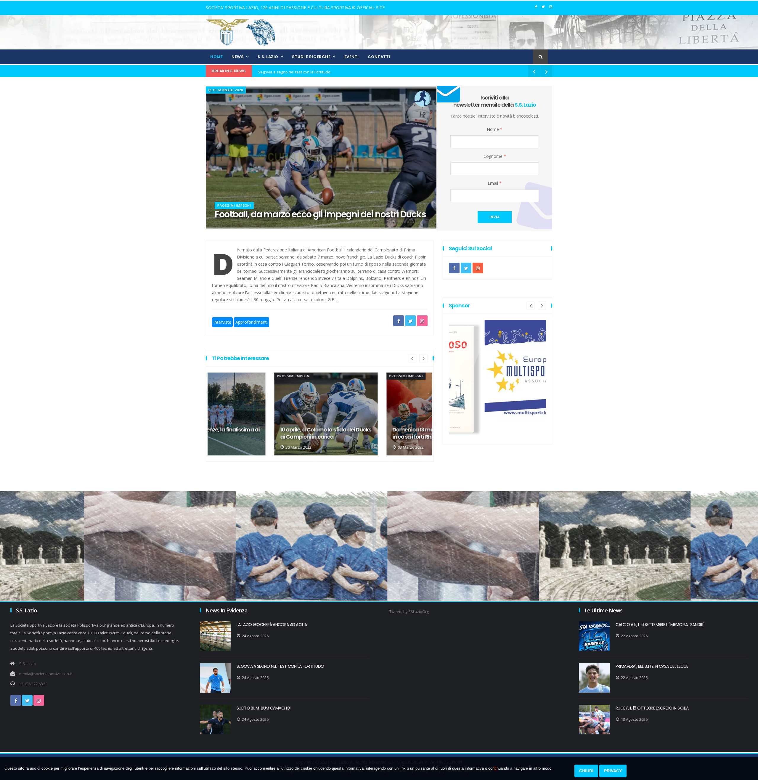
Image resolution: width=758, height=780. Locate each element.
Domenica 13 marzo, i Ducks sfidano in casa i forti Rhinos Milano (374, 433)
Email (495, 183)
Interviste (222, 322)
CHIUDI (586, 770)
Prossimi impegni (234, 205)
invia (494, 216)
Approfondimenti (251, 322)
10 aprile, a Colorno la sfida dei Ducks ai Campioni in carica (263, 433)
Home (216, 57)
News (238, 57)
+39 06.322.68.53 (33, 683)
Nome (494, 129)
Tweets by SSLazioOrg (409, 611)
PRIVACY (613, 770)
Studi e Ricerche (311, 57)
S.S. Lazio (268, 57)
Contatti (379, 57)
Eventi (351, 57)
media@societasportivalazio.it (45, 673)
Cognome (495, 156)
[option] (264, 414)
